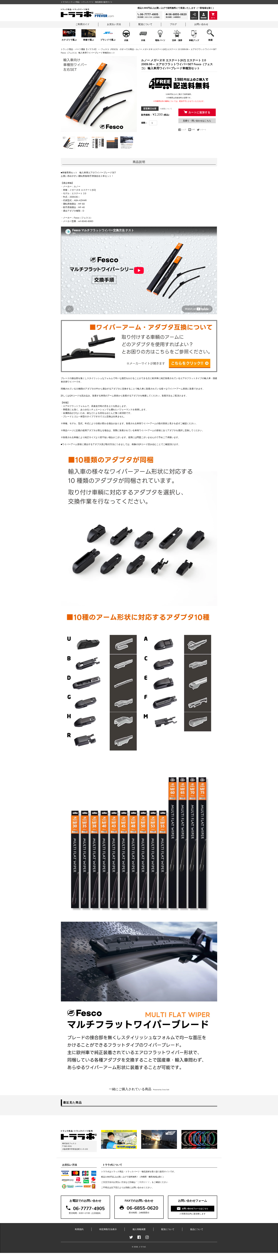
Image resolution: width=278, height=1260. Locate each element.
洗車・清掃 (177, 40)
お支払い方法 (114, 24)
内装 (126, 40)
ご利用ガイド (82, 24)
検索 (210, 40)
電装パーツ (160, 40)
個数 (143, 122)
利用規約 (79, 1229)
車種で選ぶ (88, 39)
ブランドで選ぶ (108, 39)
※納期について (166, 109)
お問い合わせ (201, 24)
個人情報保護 (139, 1229)
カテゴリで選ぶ (69, 39)
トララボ (142, 1247)
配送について (145, 24)
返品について (196, 1229)
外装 (143, 40)
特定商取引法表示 (108, 1229)
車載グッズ (194, 40)
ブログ (173, 24)
